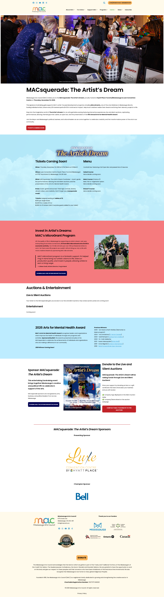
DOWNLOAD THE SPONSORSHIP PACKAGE (43, 404)
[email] (46, 3)
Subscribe (128, 10)
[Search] (104, 3)
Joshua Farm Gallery (116, 337)
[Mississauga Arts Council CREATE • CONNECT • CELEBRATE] (39, 9)
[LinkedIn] (43, 3)
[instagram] (36, 3)
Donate (82, 557)
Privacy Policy (82, 593)
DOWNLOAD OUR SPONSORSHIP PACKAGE (51, 273)
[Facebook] (33, 3)
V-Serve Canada (115, 335)
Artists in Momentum (116, 344)
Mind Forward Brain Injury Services (110, 346)
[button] (74, 9)
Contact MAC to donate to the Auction (119, 409)
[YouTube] (40, 3)
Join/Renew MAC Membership (120, 3)
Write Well (115, 341)
